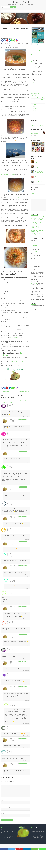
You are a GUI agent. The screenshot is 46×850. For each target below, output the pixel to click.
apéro (37, 218)
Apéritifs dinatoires (35, 91)
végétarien (18, 32)
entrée (41, 222)
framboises (40, 223)
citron (32, 221)
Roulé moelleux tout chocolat (23, 391)
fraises (37, 223)
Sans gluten (12, 32)
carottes (37, 219)
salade (32, 230)
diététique (38, 222)
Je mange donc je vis (23, 2)
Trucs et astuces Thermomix (8, 11)
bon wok (18, 197)
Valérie (32, 192)
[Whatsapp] (12, 40)
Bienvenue (33, 82)
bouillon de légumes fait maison (8, 174)
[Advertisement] (38, 205)
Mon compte (35, 113)
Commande (34, 108)
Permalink (11, 406)
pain (35, 226)
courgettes (39, 221)
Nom (2, 800)
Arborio (12, 76)
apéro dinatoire (41, 218)
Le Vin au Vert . (34, 283)
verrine (38, 234)
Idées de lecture (34, 104)
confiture (35, 221)
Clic (20, 365)
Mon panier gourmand (35, 86)
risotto (41, 229)
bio (26, 30)
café (34, 219)
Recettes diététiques (35, 95)
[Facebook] (2, 40)
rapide (2, 32)
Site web (3, 813)
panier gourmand (35, 226)
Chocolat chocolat (35, 93)
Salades (33, 89)
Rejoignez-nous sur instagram (37, 125)
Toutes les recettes (20, 11)
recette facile (7, 32)
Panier (33, 115)
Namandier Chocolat (39, 181)
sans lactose (35, 232)
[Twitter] (5, 40)
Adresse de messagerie (6, 807)
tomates (35, 233)
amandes (34, 216)
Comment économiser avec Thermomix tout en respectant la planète (37, 101)
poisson (40, 227)
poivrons (43, 227)
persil (38, 227)
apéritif (38, 217)
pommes (33, 229)
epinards (32, 223)
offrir (32, 226)
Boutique (28, 11)
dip (35, 222)
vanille (38, 233)
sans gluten (38, 230)
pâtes (37, 229)
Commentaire (4, 783)
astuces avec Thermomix (17, 361)
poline (10, 528)
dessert (33, 222)
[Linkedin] (10, 40)
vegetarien (34, 234)
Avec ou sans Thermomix (20, 30)
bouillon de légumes (14, 300)
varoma (40, 233)
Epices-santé (34, 245)
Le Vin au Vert (34, 251)
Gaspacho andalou (6, 391)
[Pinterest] (7, 40)
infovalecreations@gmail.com (37, 193)
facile (35, 223)
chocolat (41, 219)
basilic (32, 219)
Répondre (27, 416)
